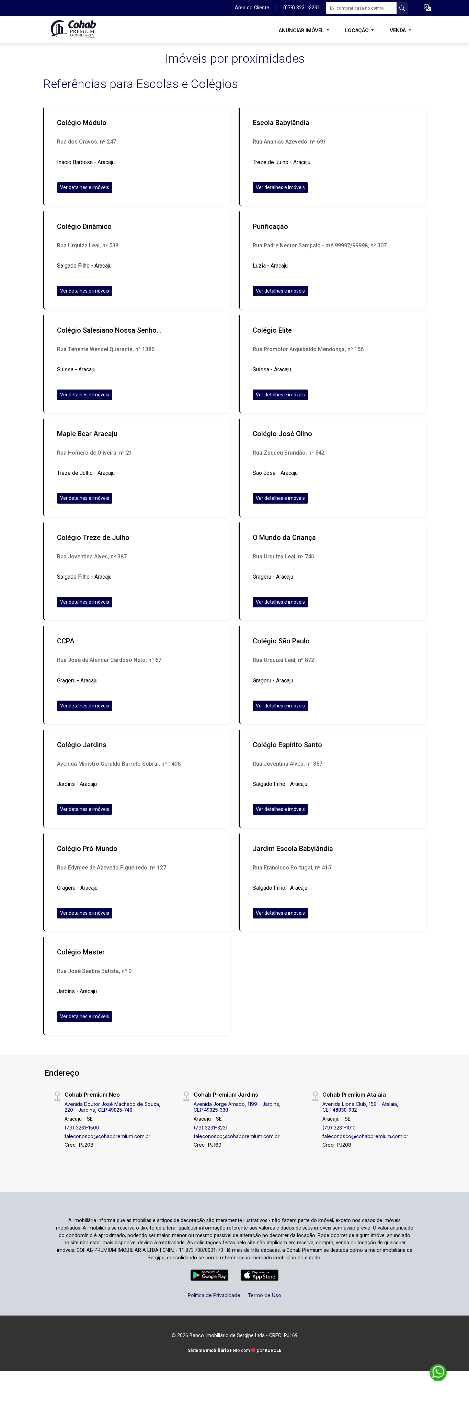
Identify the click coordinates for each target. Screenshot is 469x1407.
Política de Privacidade (214, 1295)
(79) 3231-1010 (339, 1128)
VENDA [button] (398, 30)
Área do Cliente (252, 8)
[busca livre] (402, 8)
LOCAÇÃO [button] (357, 30)
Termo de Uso (264, 1295)
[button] (427, 8)
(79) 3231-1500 (82, 1128)
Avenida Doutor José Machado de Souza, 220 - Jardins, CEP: (112, 1107)
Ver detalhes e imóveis (84, 187)
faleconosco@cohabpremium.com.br (107, 1136)
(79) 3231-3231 (210, 1128)
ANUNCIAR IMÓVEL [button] (302, 30)
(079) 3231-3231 (301, 8)
